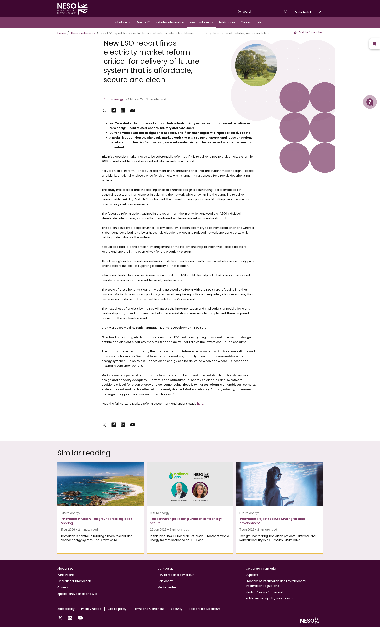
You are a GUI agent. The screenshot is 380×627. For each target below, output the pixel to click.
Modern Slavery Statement (264, 592)
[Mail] (132, 110)
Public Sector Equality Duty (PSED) (269, 598)
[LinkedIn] (123, 110)
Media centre (167, 587)
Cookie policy (117, 609)
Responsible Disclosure (205, 609)
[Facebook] (113, 110)
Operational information (74, 581)
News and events (201, 22)
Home (61, 33)
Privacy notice (91, 609)
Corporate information (261, 569)
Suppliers (252, 575)
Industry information (170, 22)
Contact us (165, 569)
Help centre (166, 581)
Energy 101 (143, 22)
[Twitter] (104, 110)
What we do (123, 22)
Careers (246, 22)
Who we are (65, 575)
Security (176, 609)
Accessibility (66, 609)
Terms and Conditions (148, 609)
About (261, 22)
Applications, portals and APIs (77, 594)
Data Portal (303, 12)
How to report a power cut (176, 575)
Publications (227, 22)
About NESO (65, 569)
